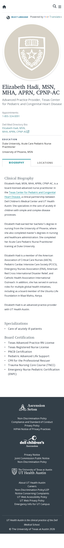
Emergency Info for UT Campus (32, 504)
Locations (45, 162)
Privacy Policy (32, 425)
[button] (55, 6)
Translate (54, 16)
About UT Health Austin (32, 482)
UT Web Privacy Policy (32, 500)
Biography (16, 162)
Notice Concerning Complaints (32, 493)
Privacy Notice (32, 454)
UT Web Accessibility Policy (32, 497)
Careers (32, 486)
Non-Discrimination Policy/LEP (32, 489)
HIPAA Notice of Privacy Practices (32, 429)
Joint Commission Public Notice (32, 458)
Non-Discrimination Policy (32, 418)
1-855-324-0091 (11, 116)
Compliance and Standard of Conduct (32, 422)
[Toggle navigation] (60, 6)
